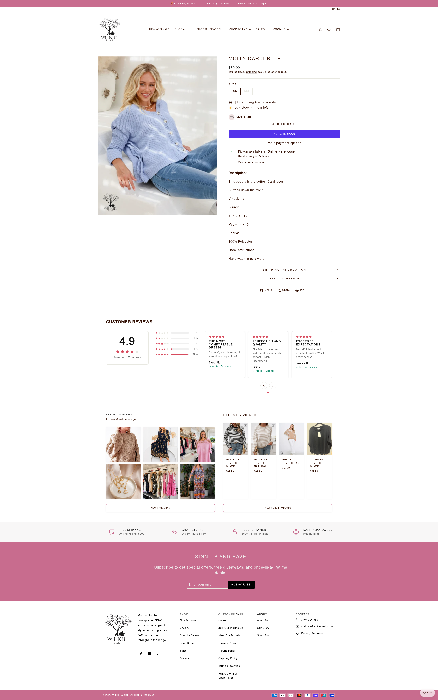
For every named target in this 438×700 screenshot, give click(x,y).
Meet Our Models (229, 635)
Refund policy (227, 651)
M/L (247, 91)
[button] (242, 117)
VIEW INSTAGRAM (160, 508)
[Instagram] (149, 654)
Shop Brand (238, 29)
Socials (279, 29)
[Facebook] (141, 654)
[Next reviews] (272, 385)
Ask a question (284, 279)
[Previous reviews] (263, 385)
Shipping (251, 72)
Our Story (263, 628)
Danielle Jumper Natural (260, 463)
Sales (261, 29)
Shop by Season (209, 29)
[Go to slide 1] (268, 392)
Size (233, 84)
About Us (263, 620)
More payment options (284, 143)
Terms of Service (229, 666)
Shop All (182, 29)
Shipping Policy (228, 658)
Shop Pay (263, 635)
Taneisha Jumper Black (316, 463)
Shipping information (284, 270)
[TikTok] (158, 654)
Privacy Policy (227, 643)
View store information (252, 162)
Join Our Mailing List (231, 628)
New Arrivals (159, 29)
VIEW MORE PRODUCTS (277, 508)
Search (222, 620)
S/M (235, 91)
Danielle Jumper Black (232, 463)
